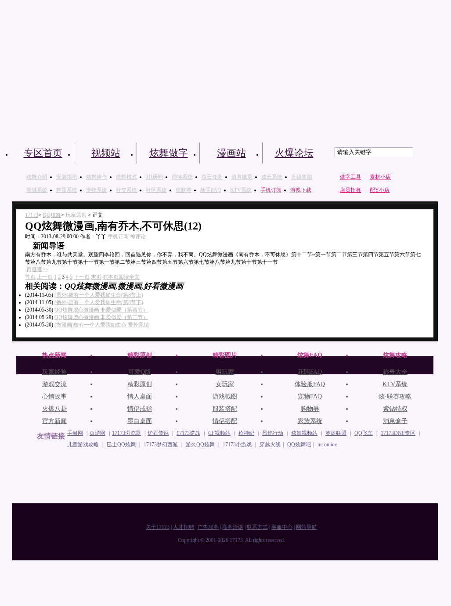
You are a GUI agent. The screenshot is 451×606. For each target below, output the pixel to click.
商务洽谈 (232, 527)
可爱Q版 (139, 372)
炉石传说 (158, 433)
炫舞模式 (126, 177)
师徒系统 (182, 177)
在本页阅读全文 (121, 277)
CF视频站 (219, 433)
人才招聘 (183, 527)
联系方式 (257, 527)
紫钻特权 (395, 408)
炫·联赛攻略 (395, 396)
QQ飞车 (363, 433)
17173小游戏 (237, 444)
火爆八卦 (54, 408)
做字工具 (350, 177)
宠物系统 (96, 190)
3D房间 (154, 177)
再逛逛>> (37, 269)
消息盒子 (395, 421)
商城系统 (36, 190)
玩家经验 (54, 372)
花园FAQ (310, 372)
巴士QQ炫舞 (121, 444)
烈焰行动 (272, 433)
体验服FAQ (310, 384)
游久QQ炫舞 (200, 444)
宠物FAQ (310, 396)
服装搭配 (225, 408)
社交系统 (126, 190)
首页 (30, 277)
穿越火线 (270, 444)
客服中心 (281, 527)
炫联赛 (183, 190)
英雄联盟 (335, 433)
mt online (327, 444)
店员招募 (350, 190)
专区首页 (43, 152)
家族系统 (310, 421)
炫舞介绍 (36, 177)
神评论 (138, 236)
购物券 (310, 408)
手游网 (75, 433)
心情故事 (54, 396)
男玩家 (225, 372)
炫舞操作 (96, 177)
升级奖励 (301, 177)
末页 (96, 277)
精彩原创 (139, 384)
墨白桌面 (139, 421)
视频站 (105, 152)
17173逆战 (188, 433)
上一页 (45, 277)
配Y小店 (380, 190)
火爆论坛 (294, 152)
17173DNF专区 (398, 433)
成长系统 (271, 177)
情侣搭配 (225, 421)
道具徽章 (242, 177)
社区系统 (156, 190)
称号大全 (395, 372)
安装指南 (66, 177)
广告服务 (208, 527)
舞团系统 (66, 190)
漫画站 (231, 152)
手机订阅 (118, 236)
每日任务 (212, 177)
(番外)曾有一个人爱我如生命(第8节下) (98, 302)
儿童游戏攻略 (83, 444)
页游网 (97, 433)
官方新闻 (54, 421)
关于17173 (158, 527)
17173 (31, 215)
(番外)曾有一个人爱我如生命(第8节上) (98, 295)
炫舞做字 (168, 152)
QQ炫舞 (52, 215)
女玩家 (225, 384)
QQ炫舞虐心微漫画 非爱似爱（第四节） (101, 310)
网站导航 (306, 527)
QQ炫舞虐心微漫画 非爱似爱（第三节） (101, 317)
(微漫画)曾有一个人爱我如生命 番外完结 (101, 325)
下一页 (82, 277)
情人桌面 (139, 396)
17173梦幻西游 (161, 444)
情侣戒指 (139, 408)
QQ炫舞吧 (299, 444)
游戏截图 (225, 396)
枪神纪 (246, 433)
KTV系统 (241, 190)
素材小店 (380, 177)
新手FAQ (210, 190)
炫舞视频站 (304, 433)
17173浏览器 (126, 433)
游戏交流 (54, 384)
